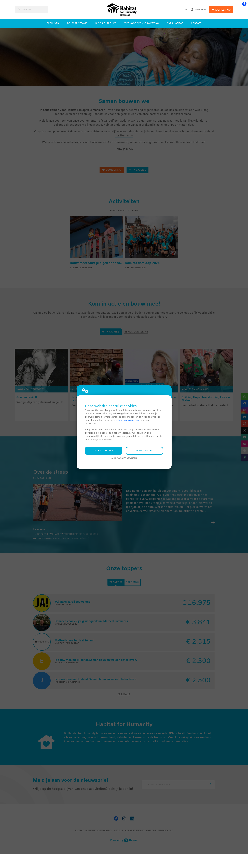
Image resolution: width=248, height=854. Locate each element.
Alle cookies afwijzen (124, 458)
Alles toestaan (104, 450)
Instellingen (144, 450)
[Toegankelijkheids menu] (244, 4)
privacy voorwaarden (127, 420)
